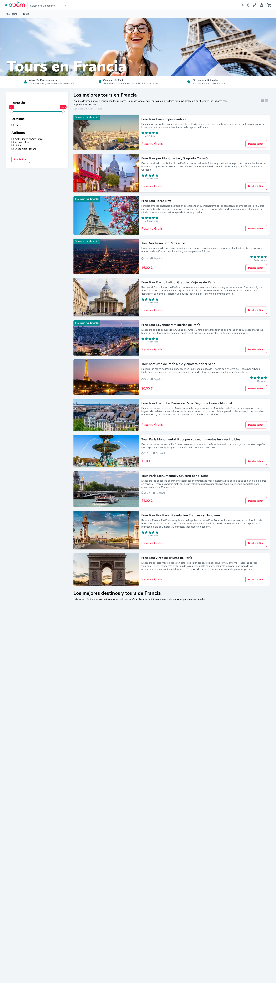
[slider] (11, 111)
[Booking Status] (263, 5)
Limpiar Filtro (20, 159)
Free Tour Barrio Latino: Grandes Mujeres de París (178, 282)
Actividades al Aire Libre (28, 139)
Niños (18, 145)
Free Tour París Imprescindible (163, 119)
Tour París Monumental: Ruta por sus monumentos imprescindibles (190, 439)
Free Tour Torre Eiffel (156, 201)
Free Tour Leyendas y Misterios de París (170, 325)
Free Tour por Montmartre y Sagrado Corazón (175, 158)
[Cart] (269, 5)
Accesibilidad (22, 142)
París (18, 125)
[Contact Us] (256, 5)
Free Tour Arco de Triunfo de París (166, 558)
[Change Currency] (248, 5)
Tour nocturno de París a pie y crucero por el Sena (178, 364)
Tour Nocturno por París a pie (163, 243)
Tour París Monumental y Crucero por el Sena (175, 476)
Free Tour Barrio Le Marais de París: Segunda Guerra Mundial (186, 403)
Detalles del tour (256, 143)
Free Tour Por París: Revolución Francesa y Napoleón (180, 515)
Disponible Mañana (25, 149)
